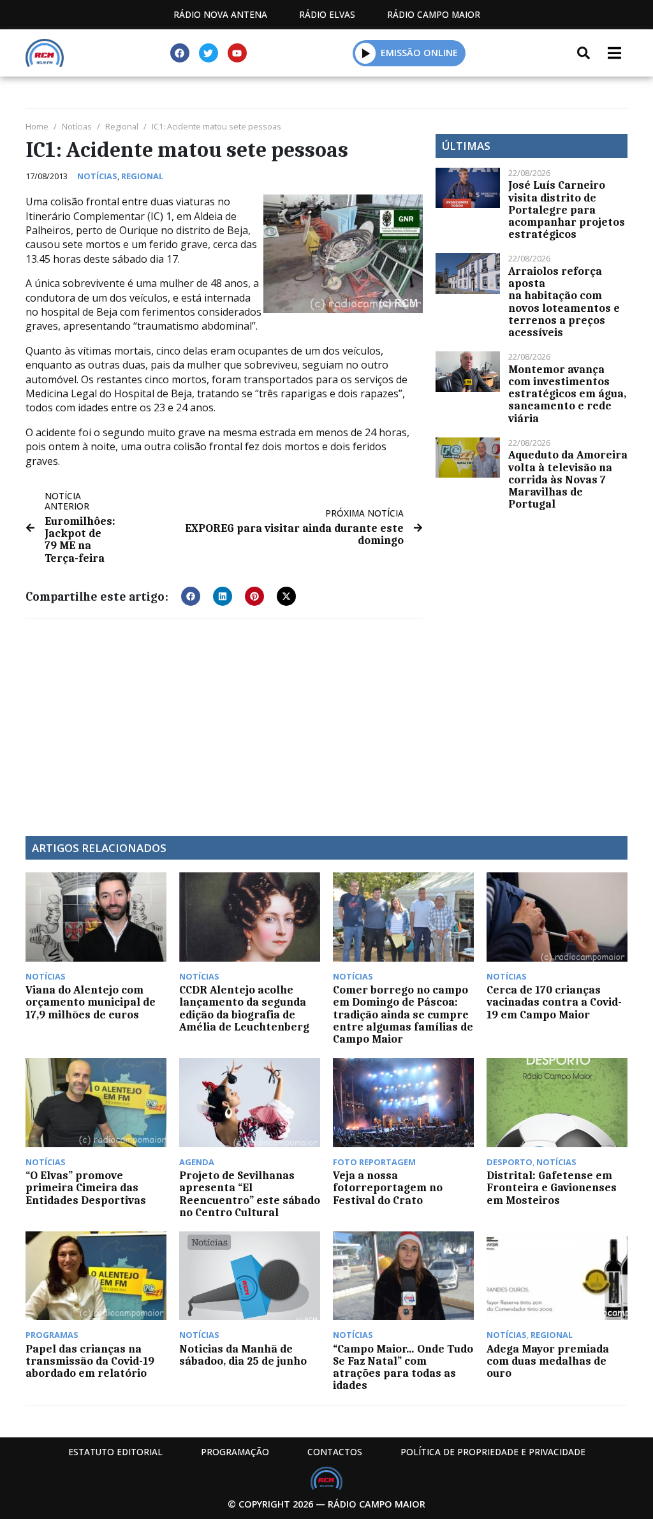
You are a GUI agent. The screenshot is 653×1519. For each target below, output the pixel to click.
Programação (235, 1452)
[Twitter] (208, 52)
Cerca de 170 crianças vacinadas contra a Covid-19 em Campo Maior (554, 1001)
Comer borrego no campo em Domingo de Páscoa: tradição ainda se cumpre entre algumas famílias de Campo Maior (403, 1014)
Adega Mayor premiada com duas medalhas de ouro (548, 1360)
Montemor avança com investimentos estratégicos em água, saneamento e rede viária (567, 394)
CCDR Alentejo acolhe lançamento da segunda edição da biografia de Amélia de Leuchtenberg (244, 1008)
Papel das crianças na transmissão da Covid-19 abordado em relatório (90, 1360)
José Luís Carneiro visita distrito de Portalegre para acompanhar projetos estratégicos (566, 209)
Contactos (334, 1452)
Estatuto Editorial (115, 1452)
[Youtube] (237, 52)
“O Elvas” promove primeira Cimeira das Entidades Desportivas (86, 1187)
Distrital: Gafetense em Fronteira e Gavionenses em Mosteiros (552, 1187)
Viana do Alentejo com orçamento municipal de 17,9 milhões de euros (91, 1001)
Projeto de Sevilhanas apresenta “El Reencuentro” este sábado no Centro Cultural (249, 1194)
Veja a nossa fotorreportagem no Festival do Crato (388, 1187)
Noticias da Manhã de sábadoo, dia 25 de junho (243, 1354)
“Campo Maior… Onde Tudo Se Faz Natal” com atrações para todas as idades (403, 1367)
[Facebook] (179, 52)
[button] (366, 53)
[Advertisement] (224, 721)
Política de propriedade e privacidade (492, 1452)
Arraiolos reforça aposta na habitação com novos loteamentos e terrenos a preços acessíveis (564, 302)
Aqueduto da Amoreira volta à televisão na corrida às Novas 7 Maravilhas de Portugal (567, 479)
